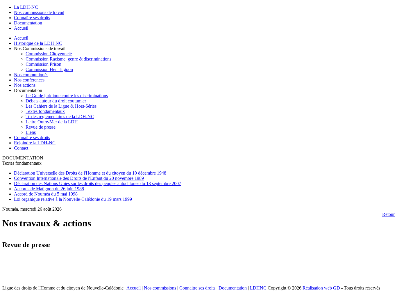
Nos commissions (160, 287)
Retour (388, 214)
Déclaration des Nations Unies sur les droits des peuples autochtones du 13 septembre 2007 (97, 183)
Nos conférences (29, 79)
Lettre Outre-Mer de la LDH (52, 121)
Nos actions (24, 85)
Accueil (21, 37)
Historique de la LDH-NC (38, 43)
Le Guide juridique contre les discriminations (67, 95)
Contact (21, 147)
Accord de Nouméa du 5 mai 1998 (46, 193)
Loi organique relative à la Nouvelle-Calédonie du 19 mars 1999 (73, 199)
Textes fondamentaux (45, 111)
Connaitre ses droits (197, 287)
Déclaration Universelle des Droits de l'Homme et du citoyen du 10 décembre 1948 (90, 173)
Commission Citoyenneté (49, 53)
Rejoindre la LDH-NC (35, 142)
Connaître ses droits (32, 137)
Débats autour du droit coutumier (56, 100)
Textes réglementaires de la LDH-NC (60, 116)
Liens (31, 132)
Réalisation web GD (321, 287)
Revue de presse (41, 127)
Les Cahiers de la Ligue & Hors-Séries (61, 106)
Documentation (233, 287)
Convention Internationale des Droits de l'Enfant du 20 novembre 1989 (79, 178)
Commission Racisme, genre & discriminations (68, 58)
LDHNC (258, 287)
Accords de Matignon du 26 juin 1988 (49, 188)
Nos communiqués (31, 74)
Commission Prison (43, 64)
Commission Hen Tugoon (49, 69)
